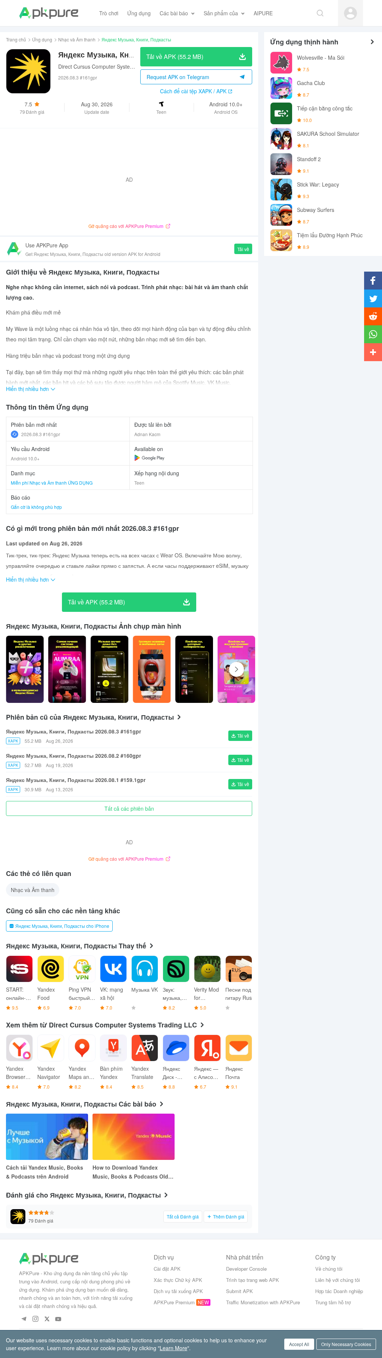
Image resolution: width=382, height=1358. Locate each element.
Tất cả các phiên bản (129, 808)
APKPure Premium (174, 1302)
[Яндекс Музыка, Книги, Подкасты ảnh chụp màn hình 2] (109, 669)
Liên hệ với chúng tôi (337, 1279)
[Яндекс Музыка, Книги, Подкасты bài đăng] (25, 669)
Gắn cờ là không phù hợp (36, 507)
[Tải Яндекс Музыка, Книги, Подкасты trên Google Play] (149, 458)
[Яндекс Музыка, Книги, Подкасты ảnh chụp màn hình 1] (67, 669)
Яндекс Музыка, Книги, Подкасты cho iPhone (62, 926)
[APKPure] (48, 13)
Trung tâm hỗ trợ (333, 1302)
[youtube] (58, 1319)
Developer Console (246, 1268)
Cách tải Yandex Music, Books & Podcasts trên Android (44, 1172)
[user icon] (350, 13)
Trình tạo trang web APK (252, 1279)
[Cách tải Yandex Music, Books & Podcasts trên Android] (47, 1137)
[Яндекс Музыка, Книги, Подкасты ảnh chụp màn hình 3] (151, 669)
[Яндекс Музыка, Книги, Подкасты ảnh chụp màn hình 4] (194, 669)
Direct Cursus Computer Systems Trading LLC (112, 66)
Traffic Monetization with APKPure (263, 1302)
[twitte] (46, 1319)
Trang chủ (16, 39)
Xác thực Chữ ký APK (178, 1279)
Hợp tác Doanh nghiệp (339, 1291)
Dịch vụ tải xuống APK (178, 1291)
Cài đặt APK (167, 1268)
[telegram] (23, 1319)
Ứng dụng (42, 39)
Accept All (299, 1344)
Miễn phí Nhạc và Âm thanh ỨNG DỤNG (52, 482)
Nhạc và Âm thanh (77, 39)
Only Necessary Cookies (346, 1344)
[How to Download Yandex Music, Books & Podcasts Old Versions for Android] (134, 1137)
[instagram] (35, 1319)
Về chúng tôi (328, 1268)
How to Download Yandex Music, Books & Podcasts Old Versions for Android (130, 1172)
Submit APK (239, 1291)
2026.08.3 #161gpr (40, 434)
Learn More (173, 1348)
